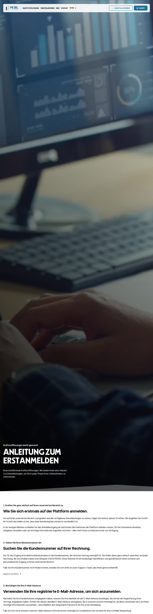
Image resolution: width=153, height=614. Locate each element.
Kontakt (64, 8)
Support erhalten (10, 574)
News (58, 8)
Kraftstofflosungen (31, 8)
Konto (142, 8)
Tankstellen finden (47, 8)
